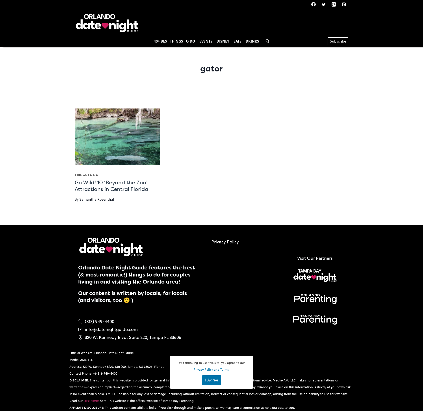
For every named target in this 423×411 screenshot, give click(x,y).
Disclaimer (92, 400)
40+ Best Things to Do (174, 41)
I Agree (211, 380)
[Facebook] (313, 4)
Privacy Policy (225, 242)
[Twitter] (323, 4)
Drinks (252, 41)
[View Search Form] (267, 41)
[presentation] (117, 136)
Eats (237, 41)
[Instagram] (333, 4)
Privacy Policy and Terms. (212, 369)
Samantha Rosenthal (96, 199)
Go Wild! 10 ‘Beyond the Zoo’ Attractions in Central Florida (111, 186)
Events (205, 41)
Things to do (86, 175)
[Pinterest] (344, 4)
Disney (223, 41)
